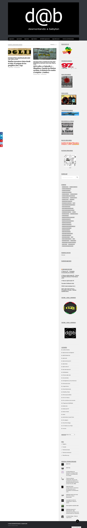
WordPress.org (66, 455)
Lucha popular (65, 215)
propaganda (73, 240)
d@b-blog (26, 38)
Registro (64, 444)
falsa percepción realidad (67, 208)
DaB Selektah (65, 372)
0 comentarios (17, 67)
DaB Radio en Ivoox (67, 269)
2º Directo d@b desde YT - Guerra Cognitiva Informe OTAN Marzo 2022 (70, 277)
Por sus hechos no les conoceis (47, 62)
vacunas (64, 428)
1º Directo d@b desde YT (67, 280)
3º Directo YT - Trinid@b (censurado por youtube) (67, 272)
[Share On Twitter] (1, 136)
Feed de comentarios (67, 452)
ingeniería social (74, 213)
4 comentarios (44, 74)
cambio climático (66, 349)
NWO (74, 238)
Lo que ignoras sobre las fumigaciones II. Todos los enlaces (71, 501)
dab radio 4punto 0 (12, 57)
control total (65, 199)
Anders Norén (15, 525)
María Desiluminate (66, 231)
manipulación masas (66, 222)
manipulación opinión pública (68, 226)
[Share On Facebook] (1, 133)
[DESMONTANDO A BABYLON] (43, 34)
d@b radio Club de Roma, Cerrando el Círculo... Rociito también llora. (68, 290)
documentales (66, 377)
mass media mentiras (66, 235)
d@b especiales (55, 38)
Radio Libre (48, 63)
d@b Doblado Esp (66, 355)
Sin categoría (65, 420)
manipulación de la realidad (68, 217)
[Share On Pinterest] (1, 141)
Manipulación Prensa (66, 228)
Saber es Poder (14, 59)
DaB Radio (72, 199)
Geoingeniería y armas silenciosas (69, 380)
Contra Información (66, 188)
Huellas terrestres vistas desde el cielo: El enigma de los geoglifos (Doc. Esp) (19, 63)
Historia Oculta (65, 213)
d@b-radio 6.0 (66, 366)
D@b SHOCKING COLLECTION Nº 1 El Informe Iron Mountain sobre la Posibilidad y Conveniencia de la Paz (72, 489)
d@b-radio (19, 38)
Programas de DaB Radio (21, 58)
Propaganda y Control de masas (69, 242)
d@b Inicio (11, 38)
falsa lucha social (66, 206)
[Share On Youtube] (1, 145)
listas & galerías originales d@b (72, 505)
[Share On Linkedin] (1, 138)
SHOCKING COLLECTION (68, 417)
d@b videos (65, 363)
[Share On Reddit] (1, 143)
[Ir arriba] (77, 521)
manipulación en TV (66, 219)
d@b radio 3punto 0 (67, 361)
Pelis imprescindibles (67, 394)
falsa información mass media (68, 204)
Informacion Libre (22, 57)
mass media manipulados (67, 233)
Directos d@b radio (67, 375)
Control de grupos (66, 190)
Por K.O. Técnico (66, 397)
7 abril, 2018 (10, 67)
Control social (65, 197)
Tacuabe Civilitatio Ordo (67, 283)
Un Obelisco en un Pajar (68, 425)
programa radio (65, 240)
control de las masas (66, 192)
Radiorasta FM (66, 408)
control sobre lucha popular (68, 195)
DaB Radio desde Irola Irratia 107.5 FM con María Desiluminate (72, 496)
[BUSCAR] (77, 177)
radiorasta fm (71, 244)
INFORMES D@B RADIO (45, 38)
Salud (64, 414)
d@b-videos (34, 38)
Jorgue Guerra (66, 386)
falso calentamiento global (68, 210)
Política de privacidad (68, 38)
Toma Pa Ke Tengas (67, 422)
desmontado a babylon (67, 201)
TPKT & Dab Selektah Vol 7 (68, 286)
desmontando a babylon (19, 523)
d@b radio (65, 358)
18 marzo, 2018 (36, 74)
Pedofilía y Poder (66, 391)
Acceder (64, 446)
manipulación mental (66, 224)
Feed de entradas (66, 449)
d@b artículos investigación (68, 352)
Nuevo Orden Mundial (66, 238)
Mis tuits (63, 255)
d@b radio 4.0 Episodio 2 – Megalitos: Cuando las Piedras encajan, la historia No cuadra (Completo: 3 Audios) (44, 69)
